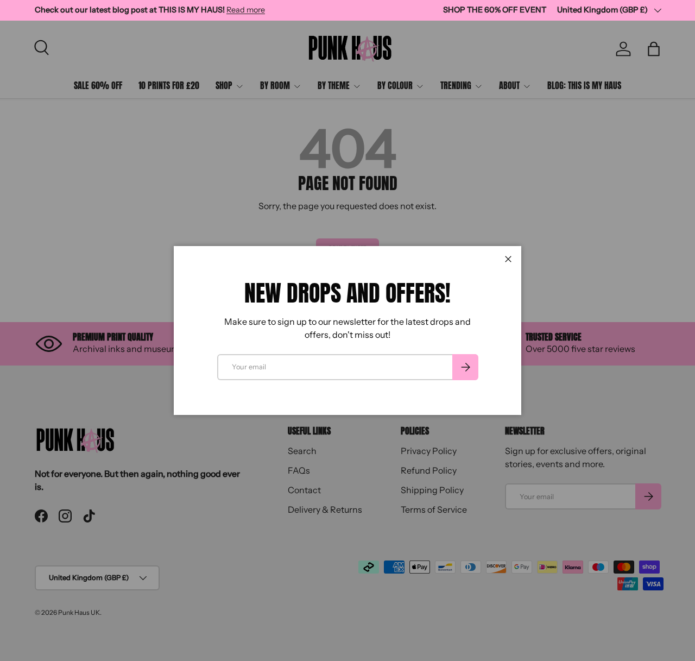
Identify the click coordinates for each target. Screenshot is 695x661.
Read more (245, 10)
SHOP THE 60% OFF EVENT (494, 10)
